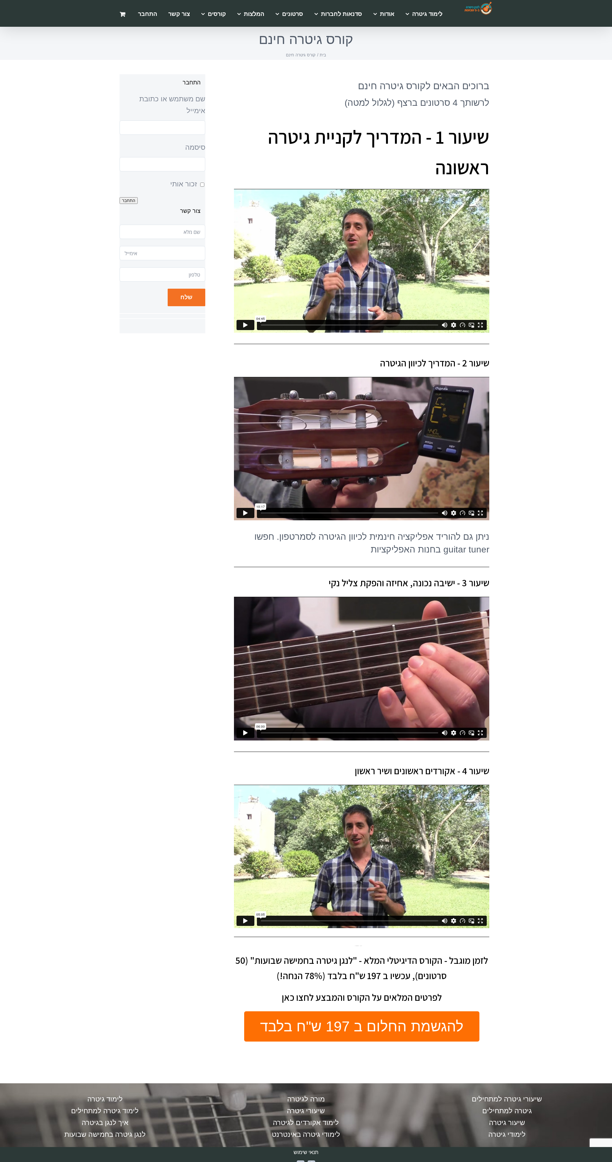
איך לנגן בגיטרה (105, 1123)
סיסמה (195, 147)
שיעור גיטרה (507, 1123)
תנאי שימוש (306, 1152)
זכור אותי (183, 184)
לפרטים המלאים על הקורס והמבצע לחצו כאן (362, 997)
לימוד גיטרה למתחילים (105, 1111)
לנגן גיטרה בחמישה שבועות (105, 1134)
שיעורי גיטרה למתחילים (507, 1099)
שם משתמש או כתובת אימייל (172, 105)
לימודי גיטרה (507, 1134)
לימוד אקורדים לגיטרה (306, 1123)
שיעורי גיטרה (306, 1111)
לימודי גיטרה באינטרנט (306, 1134)
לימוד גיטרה (105, 1099)
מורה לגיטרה (306, 1099)
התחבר (128, 200)
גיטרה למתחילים (507, 1111)
